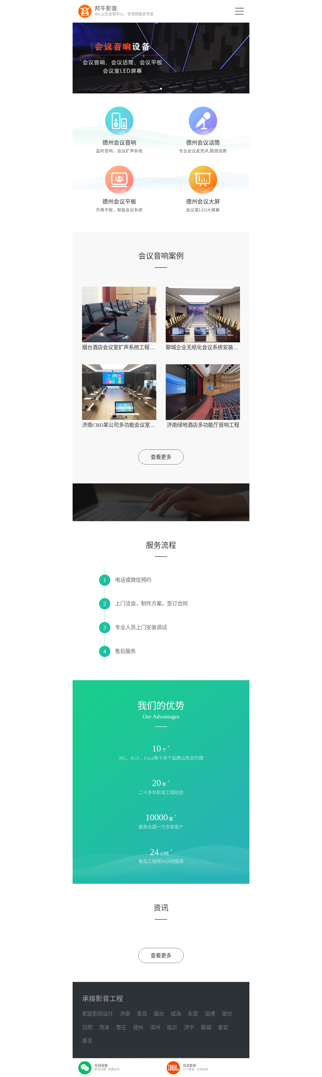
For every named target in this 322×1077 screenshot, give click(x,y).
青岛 (142, 1014)
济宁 (189, 1028)
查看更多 (161, 457)
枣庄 (121, 1028)
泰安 (223, 1028)
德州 (138, 1028)
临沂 (172, 1028)
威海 (176, 1014)
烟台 (159, 1014)
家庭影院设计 (97, 1014)
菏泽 (104, 1028)
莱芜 (87, 1041)
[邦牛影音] (84, 11)
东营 (193, 1014)
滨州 (155, 1028)
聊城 (206, 1028)
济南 (125, 1014)
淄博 (210, 1014)
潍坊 (227, 1014)
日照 (87, 1028)
